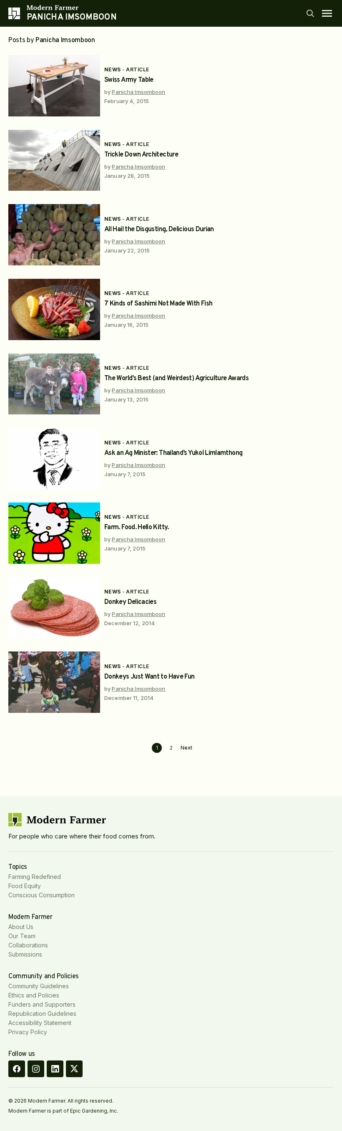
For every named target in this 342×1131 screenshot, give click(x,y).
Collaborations (28, 945)
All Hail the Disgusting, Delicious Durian (159, 229)
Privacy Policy (27, 1031)
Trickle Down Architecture (141, 155)
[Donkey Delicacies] (54, 608)
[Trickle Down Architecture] (54, 160)
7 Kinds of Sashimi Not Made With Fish (158, 304)
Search (310, 13)
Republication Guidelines (42, 1013)
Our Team (21, 935)
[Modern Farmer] (72, 7)
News (112, 69)
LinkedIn (55, 1068)
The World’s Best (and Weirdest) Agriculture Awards (176, 378)
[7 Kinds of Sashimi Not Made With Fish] (54, 309)
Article (137, 69)
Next (186, 748)
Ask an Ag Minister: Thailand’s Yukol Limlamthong (173, 453)
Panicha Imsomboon (138, 91)
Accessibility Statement (39, 1022)
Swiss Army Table (128, 80)
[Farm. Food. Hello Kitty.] (54, 533)
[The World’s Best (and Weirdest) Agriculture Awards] (54, 384)
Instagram (36, 1068)
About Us (20, 926)
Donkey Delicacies (130, 602)
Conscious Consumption (41, 895)
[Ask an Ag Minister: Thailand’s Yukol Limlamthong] (54, 458)
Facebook (16, 1068)
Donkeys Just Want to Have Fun (149, 677)
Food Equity (24, 885)
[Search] (310, 13)
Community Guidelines (38, 986)
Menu (327, 13)
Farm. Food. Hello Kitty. (136, 527)
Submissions (25, 954)
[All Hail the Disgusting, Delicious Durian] (54, 234)
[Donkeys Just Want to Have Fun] (54, 682)
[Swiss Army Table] (54, 85)
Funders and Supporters (41, 1004)
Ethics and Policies (33, 995)
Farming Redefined (34, 876)
